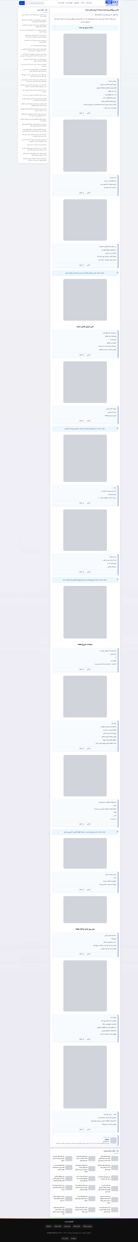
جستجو (22, 3)
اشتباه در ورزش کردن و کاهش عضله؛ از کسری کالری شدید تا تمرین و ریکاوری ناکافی (34, 154)
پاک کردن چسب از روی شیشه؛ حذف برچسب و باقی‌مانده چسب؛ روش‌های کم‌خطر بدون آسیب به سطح (33, 85)
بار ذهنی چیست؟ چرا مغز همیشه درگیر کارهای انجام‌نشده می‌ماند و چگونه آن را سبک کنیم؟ (35, 36)
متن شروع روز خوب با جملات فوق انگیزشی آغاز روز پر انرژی (80, 832)
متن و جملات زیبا (107, 15)
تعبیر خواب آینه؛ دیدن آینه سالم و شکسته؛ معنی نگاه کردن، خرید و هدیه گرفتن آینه (34, 135)
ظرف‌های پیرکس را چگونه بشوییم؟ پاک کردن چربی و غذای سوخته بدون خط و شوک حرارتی (34, 70)
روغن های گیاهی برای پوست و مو (38, 45)
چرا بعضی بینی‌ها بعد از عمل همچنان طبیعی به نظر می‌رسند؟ (34, 91)
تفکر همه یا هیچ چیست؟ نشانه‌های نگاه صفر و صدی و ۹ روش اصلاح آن (33, 31)
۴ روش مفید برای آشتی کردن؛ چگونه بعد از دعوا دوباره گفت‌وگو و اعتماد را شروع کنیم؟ (34, 20)
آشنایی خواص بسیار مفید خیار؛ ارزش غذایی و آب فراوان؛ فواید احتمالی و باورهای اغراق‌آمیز (33, 104)
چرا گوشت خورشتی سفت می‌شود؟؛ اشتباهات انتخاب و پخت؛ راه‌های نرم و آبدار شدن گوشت (34, 140)
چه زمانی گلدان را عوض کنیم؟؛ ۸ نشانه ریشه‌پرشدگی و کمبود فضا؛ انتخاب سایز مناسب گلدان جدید (34, 80)
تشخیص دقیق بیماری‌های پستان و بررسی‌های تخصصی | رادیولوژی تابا (33, 120)
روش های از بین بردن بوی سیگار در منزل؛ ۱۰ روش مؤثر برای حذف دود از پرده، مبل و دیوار (33, 75)
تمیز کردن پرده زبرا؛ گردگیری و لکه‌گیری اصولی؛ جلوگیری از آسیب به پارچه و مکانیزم (33, 109)
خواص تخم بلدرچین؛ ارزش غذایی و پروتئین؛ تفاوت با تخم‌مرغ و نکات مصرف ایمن (34, 99)
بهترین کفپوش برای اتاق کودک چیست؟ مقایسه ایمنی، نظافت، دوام (33, 15)
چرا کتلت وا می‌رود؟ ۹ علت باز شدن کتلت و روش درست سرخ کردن (33, 65)
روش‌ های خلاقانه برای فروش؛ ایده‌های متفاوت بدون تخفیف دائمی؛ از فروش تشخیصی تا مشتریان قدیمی (34, 130)
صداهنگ (48, 1226)
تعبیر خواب (67, 1226)
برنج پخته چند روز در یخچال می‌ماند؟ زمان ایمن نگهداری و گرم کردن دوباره (35, 60)
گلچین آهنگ (77, 1226)
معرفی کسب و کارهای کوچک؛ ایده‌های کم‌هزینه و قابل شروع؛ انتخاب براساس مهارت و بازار (34, 125)
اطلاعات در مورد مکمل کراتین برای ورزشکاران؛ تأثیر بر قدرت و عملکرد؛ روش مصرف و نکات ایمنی (34, 149)
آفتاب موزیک (57, 1226)
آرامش (114, 349)
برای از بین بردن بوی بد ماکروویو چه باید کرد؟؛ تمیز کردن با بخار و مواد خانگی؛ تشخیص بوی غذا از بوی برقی (33, 55)
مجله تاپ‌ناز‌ (112, 3)
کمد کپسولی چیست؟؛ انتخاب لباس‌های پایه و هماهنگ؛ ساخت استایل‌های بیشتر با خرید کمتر (33, 115)
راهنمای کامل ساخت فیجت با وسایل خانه (36, 145)
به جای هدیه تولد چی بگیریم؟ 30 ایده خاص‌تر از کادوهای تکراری (35, 41)
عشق (109, 91)
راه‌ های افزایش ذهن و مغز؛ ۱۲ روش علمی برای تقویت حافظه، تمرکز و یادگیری (34, 25)
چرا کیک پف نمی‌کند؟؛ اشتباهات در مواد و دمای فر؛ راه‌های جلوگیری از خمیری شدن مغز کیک (34, 159)
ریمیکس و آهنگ (87, 1226)
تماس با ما (65, 1238)
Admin (107, 1140)
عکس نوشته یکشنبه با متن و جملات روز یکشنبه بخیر (80, 273)
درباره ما (73, 1238)
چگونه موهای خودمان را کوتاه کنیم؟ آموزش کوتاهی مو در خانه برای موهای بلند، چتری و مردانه (33, 49)
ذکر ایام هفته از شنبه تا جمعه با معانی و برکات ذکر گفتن (81, 429)
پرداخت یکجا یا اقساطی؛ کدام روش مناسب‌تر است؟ (34, 95)
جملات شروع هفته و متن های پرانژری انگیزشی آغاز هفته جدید (81, 580)
